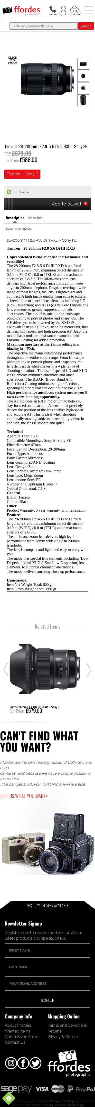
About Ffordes (18, 1025)
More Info (35, 217)
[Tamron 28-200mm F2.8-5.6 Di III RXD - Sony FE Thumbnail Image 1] (83, 76)
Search (86, 26)
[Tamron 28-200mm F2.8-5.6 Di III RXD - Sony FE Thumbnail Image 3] (83, 100)
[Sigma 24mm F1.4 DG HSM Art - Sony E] (44, 673)
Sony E (32, 174)
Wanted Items (17, 1031)
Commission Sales (21, 1036)
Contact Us (15, 1042)
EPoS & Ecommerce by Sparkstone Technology (54, 1105)
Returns (54, 1031)
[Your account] (52, 8)
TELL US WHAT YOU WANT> (24, 795)
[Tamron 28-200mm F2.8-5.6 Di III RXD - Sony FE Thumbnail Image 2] (83, 88)
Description (15, 217)
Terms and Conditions (67, 1025)
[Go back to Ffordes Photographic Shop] (21, 11)
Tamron (13, 174)
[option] (47, 79)
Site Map (68, 1101)
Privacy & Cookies (64, 1036)
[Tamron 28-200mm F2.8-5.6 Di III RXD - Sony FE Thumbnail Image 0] (47, 79)
